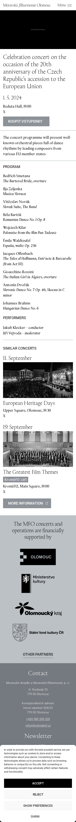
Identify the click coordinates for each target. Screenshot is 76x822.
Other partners (38, 654)
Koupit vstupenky (25, 121)
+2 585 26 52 (38, 719)
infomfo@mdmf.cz (38, 725)
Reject (38, 794)
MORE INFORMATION (25, 503)
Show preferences (38, 806)
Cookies (35, 816)
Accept (38, 783)
